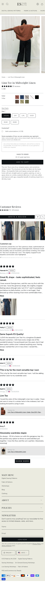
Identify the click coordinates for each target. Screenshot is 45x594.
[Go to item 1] (10, 230)
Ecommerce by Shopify (14, 571)
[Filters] (38, 217)
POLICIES (7, 507)
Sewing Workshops (7, 563)
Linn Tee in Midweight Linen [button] (17, 452)
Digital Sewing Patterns (9, 478)
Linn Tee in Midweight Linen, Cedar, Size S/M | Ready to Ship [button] (25, 412)
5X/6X (15, 122)
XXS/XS (6, 116)
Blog (3, 490)
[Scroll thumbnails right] (42, 230)
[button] (7, 86)
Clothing (4, 494)
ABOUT (5, 500)
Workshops (5, 486)
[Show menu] (3, 4)
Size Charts (5, 108)
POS (3, 571)
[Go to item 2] (30, 230)
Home (3, 77)
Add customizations (14, 131)
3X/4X (6, 122)
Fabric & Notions (7, 482)
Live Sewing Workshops (9, 567)
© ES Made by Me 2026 (9, 559)
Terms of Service (7, 546)
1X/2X (32, 116)
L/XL (23, 116)
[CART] (42, 4)
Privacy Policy (36, 544)
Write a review (17, 217)
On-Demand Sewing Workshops (25, 563)
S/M (15, 116)
